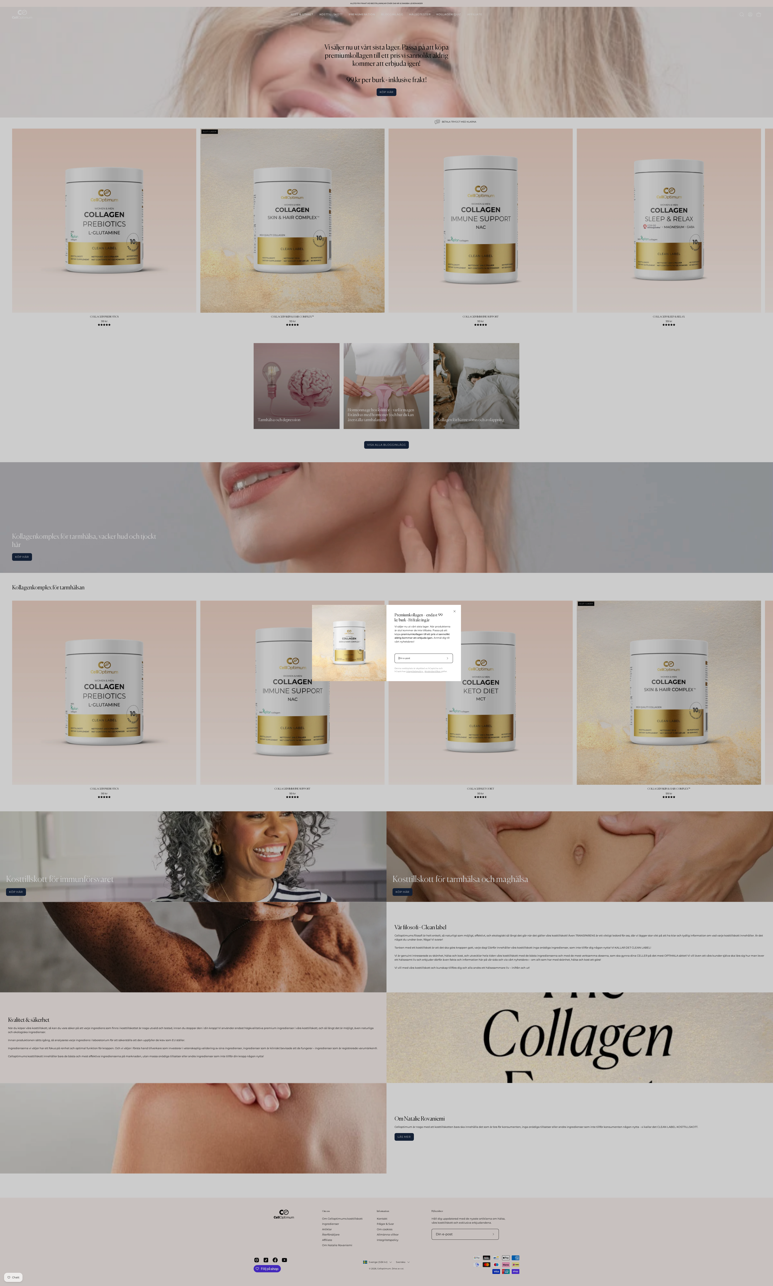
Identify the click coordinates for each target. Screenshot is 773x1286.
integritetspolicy (415, 671)
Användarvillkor (433, 671)
